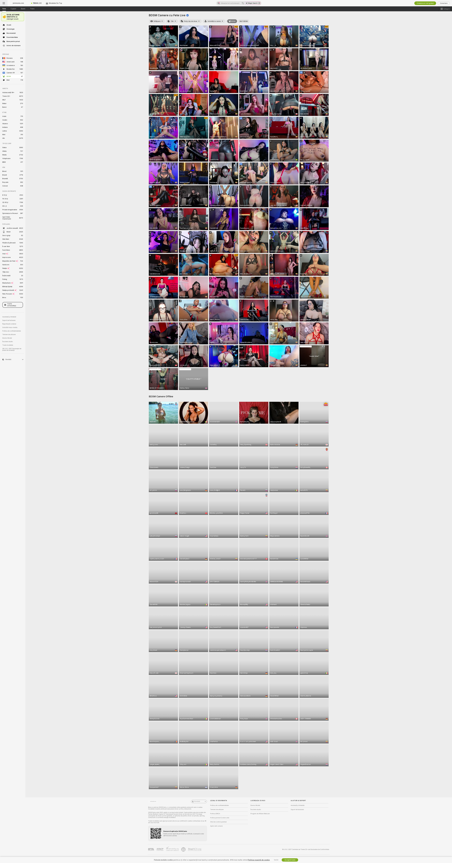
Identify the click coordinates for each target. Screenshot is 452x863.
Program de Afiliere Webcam (260, 813)
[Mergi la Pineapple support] (183, 849)
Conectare (443, 3)
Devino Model (7, 338)
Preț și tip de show (190, 21)
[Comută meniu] (4, 3)
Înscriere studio (7, 341)
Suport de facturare (8, 320)
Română (197, 801)
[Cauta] (242, 3)
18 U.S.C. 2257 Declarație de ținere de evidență (11, 349)
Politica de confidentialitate (11, 331)
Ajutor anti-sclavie (216, 826)
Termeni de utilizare (9, 334)
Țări (172, 21)
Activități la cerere (214, 21)
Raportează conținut (9, 324)
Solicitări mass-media (9, 327)
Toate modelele (7, 345)
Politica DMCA (215, 813)
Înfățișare (157, 21)
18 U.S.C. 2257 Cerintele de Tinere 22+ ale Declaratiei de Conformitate (305, 849)
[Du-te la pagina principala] (18, 3)
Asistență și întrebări (9, 317)
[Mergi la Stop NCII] (195, 849)
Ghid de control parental (218, 822)
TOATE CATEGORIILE (11, 305)
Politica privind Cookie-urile (219, 818)
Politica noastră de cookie (259, 860)
